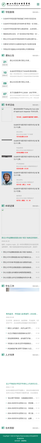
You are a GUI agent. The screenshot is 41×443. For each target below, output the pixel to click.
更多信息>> (36, 12)
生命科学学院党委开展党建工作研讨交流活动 (19, 18)
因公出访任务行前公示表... (20, 60)
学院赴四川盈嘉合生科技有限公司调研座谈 (18, 49)
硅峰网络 (23, 441)
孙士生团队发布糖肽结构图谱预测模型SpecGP (20, 272)
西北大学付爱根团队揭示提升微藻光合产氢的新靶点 (22, 257)
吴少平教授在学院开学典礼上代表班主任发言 (23, 383)
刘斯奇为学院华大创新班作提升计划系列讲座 (19, 44)
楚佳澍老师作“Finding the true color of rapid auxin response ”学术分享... (26, 110)
